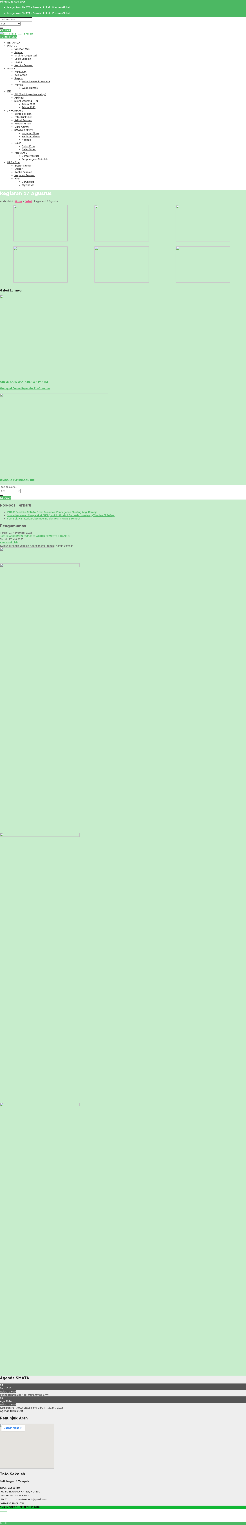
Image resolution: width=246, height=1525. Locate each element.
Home (18, 201)
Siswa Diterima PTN (26, 100)
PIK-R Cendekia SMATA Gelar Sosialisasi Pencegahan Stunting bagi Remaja (52, 512)
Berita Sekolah (23, 113)
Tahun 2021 (28, 104)
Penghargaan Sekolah (35, 159)
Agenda (26, 139)
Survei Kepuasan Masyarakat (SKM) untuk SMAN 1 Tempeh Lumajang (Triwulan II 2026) (61, 515)
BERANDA (13, 42)
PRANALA (13, 162)
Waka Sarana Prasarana (36, 81)
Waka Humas (30, 88)
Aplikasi (19, 97)
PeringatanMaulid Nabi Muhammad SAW (24, 1394)
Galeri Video (29, 149)
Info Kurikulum (23, 117)
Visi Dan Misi (22, 49)
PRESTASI (20, 152)
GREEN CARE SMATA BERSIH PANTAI (24, 381)
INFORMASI (15, 110)
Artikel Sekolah (23, 120)
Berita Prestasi (30, 156)
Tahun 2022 (28, 107)
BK (9, 91)
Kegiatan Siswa (31, 136)
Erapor (18, 168)
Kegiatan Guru (30, 133)
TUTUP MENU (8, 36)
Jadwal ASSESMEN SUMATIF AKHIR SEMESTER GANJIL (35, 536)
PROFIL (12, 45)
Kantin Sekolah (23, 172)
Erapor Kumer (22, 165)
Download (28, 181)
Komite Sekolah (23, 65)
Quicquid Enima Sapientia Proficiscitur (25, 388)
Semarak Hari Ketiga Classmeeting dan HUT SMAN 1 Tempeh (43, 518)
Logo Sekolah (22, 58)
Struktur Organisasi (25, 55)
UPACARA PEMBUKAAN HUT (18, 480)
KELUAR (5, 30)
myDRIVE (28, 185)
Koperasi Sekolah (24, 175)
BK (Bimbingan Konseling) (30, 94)
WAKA (11, 68)
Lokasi (18, 62)
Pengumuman (22, 123)
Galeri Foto (28, 146)
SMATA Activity (23, 130)
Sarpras (18, 78)
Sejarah (18, 52)
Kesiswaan (20, 75)
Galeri (17, 143)
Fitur (17, 178)
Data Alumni (21, 126)
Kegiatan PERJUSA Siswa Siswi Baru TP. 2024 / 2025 (31, 1407)
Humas (18, 84)
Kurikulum (20, 71)
